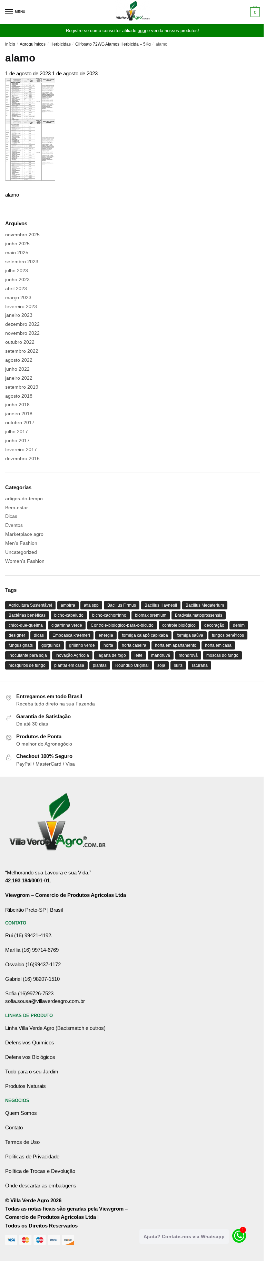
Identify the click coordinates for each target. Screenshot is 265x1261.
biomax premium (150, 615)
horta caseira (134, 645)
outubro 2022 (20, 342)
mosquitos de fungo (27, 665)
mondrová (188, 655)
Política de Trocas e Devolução (40, 1171)
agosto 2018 (18, 396)
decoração (214, 625)
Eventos (14, 525)
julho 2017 (16, 431)
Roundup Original (132, 665)
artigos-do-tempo (24, 498)
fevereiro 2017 (21, 449)
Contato (14, 1127)
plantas (100, 665)
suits (178, 665)
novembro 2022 (22, 333)
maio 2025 (16, 252)
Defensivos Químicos (29, 1042)
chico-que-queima (26, 625)
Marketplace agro (24, 534)
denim (239, 625)
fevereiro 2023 (21, 306)
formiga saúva (190, 635)
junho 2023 (17, 279)
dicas (39, 635)
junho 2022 (17, 369)
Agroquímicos (33, 44)
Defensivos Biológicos (30, 1057)
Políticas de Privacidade (32, 1156)
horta (108, 645)
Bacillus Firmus (121, 605)
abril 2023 (16, 288)
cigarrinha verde (66, 625)
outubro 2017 (20, 422)
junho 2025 (17, 243)
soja (161, 665)
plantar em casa (69, 665)
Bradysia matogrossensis (198, 615)
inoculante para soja (28, 655)
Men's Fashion (21, 543)
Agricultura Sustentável (30, 605)
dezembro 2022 (22, 324)
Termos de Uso (22, 1142)
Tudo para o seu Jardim (31, 1071)
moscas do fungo (222, 655)
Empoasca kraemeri (71, 635)
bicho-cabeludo (69, 615)
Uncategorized (21, 552)
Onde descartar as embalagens (40, 1185)
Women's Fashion (25, 561)
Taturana (199, 665)
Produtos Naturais (25, 1086)
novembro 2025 (22, 234)
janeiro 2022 (18, 378)
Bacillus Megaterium (205, 605)
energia (106, 635)
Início (10, 44)
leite (139, 655)
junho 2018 (17, 404)
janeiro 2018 (18, 413)
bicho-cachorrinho (109, 615)
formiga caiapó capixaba (145, 635)
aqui (142, 30)
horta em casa (218, 645)
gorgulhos (50, 645)
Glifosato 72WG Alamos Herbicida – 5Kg (113, 44)
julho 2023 (16, 270)
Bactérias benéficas (27, 615)
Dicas (11, 516)
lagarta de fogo (112, 655)
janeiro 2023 (18, 315)
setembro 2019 (21, 387)
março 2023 (18, 297)
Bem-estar (16, 507)
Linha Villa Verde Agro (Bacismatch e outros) (55, 1028)
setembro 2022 (21, 351)
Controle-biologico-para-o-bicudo (122, 625)
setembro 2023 (21, 261)
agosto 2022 (18, 360)
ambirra (68, 605)
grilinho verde (82, 645)
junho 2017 (17, 440)
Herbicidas (60, 44)
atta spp (91, 605)
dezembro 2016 (22, 458)
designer (17, 635)
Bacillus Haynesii (161, 605)
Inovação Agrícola (72, 655)
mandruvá (160, 655)
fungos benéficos (228, 635)
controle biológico (179, 625)
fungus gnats (21, 645)
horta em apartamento (175, 645)
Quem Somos (21, 1113)
